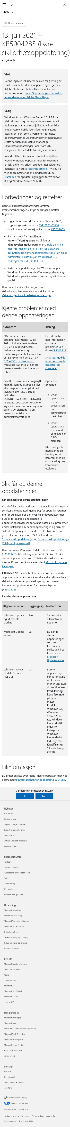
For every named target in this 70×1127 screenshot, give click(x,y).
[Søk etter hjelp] (12, 4)
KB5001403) (10, 554)
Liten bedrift (9, 1002)
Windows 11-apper (12, 846)
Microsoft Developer (12, 1017)
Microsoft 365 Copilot (13, 991)
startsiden (10, 177)
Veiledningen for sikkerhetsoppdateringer (26, 295)
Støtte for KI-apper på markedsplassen (20, 1028)
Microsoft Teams (11, 996)
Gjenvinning (9, 889)
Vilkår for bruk (38, 1116)
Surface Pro (8, 813)
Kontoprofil (8, 862)
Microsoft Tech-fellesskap (14, 1034)
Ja (25, 796)
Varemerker (51, 1116)
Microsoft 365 (9, 835)
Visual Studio (9, 1056)
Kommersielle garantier (13, 894)
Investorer (8, 1088)
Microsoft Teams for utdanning (16, 921)
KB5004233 (10, 589)
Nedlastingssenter (11, 867)
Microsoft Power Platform (14, 1045)
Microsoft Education (12, 910)
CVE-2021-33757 (49, 225)
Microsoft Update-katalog (56, 658)
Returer (7, 878)
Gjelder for (10, 60)
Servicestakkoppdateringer (17, 539)
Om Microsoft (9, 1077)
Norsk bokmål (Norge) (18, 1097)
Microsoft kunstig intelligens (16, 964)
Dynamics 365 (10, 980)
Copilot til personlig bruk (14, 830)
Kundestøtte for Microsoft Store (17, 872)
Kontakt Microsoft (11, 1116)
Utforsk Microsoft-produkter (15, 840)
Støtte (6, 12)
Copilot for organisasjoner (14, 824)
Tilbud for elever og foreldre (15, 943)
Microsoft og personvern (14, 1082)
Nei (44, 796)
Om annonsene (10, 1121)
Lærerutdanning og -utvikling (16, 937)
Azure (6, 975)
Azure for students (11, 948)
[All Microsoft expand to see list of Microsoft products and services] (4, 5)
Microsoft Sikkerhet (12, 969)
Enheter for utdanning (13, 915)
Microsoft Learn (10, 1023)
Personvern (25, 1116)
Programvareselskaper (13, 1050)
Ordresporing (9, 883)
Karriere (7, 1071)
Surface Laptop (10, 819)
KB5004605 (58, 229)
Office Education (11, 932)
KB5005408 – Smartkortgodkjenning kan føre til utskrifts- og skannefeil (55, 359)
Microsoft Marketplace (13, 1039)
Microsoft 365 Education (14, 926)
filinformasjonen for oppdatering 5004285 (40, 779)
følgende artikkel (37, 168)
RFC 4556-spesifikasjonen (19, 361)
